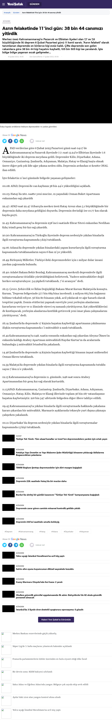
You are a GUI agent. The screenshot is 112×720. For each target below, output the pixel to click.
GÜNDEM (6, 21)
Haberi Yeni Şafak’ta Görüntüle (56, 619)
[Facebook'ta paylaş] (11, 141)
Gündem (16, 12)
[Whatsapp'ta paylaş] (22, 141)
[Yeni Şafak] (15, 4)
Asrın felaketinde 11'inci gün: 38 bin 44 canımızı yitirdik (41, 12)
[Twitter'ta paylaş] (5, 141)
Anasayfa (7, 12)
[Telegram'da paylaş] (17, 141)
